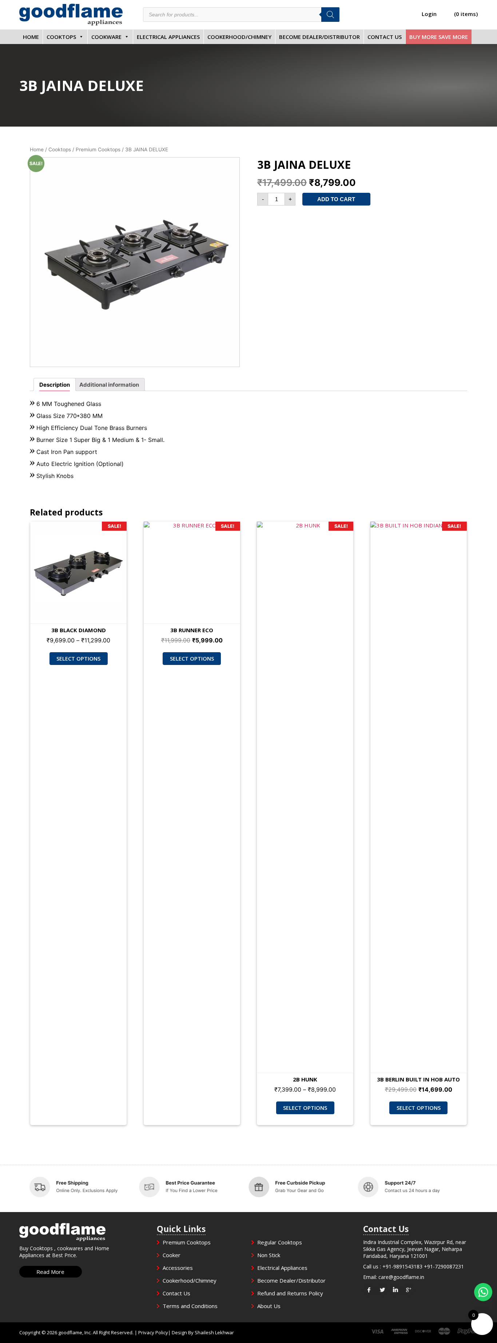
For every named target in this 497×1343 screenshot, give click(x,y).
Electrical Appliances (168, 36)
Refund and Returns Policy (290, 1293)
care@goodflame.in (401, 1277)
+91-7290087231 (444, 1266)
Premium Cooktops (98, 149)
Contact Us (384, 36)
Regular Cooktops (279, 1242)
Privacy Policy (153, 1332)
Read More (50, 1271)
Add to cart (336, 199)
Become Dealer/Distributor (319, 36)
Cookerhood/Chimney (239, 36)
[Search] (330, 14)
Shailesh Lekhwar (214, 1332)
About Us (269, 1306)
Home (31, 36)
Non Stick (268, 1255)
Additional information (109, 384)
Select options (78, 658)
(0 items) (466, 13)
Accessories (178, 1267)
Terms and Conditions (190, 1306)
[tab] (54, 384)
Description (54, 384)
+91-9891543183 (402, 1266)
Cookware (106, 36)
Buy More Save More (438, 36)
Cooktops (61, 36)
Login (429, 13)
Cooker (171, 1255)
